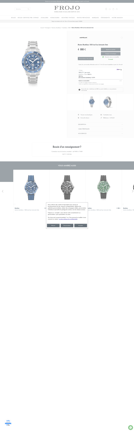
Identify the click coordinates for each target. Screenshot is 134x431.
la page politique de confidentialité (68, 219)
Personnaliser (67, 225)
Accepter (80, 225)
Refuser (53, 225)
